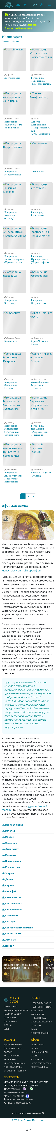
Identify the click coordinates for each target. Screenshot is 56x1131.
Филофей (10, 891)
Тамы (34, 1029)
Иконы (15, 41)
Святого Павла (14, 903)
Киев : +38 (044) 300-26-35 (18, 1102)
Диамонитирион (13, 1044)
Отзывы (8, 1025)
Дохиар (9, 879)
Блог (6, 1028)
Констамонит (13, 933)
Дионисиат (12, 848)
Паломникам (11, 1021)
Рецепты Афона (39, 1067)
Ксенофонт (11, 915)
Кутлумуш (11, 855)
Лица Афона (37, 1059)
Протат (9, 945)
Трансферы (10, 1059)
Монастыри (37, 1044)
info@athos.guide (17, 1092)
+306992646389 (13, 1088)
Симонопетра (13, 897)
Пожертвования (40, 1033)
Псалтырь (36, 1025)
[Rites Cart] (17, 5)
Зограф (9, 873)
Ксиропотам (12, 867)
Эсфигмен (11, 939)
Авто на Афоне (12, 1055)
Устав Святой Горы (41, 1063)
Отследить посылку (15, 1070)
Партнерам (10, 1017)
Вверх (51, 1111)
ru (33, 4)
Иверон (9, 836)
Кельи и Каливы (39, 1052)
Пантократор (13, 861)
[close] (49, 21)
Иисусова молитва (41, 1021)
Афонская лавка (13, 1067)
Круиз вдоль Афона (14, 1063)
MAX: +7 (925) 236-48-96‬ (15, 1096)
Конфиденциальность (16, 1010)
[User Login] (41, 5)
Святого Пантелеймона (19, 927)
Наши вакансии (12, 1013)
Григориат (11, 921)
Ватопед (10, 830)
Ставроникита (13, 909)
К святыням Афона (41, 1003)
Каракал (10, 885)
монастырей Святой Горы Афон (21, 570)
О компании (10, 1006)
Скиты (34, 1048)
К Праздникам (38, 1017)
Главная (5, 41)
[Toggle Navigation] (49, 4)
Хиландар (11, 843)
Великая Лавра (14, 824)
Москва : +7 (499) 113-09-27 (19, 1099)
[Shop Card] (25, 4)
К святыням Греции (41, 1006)
